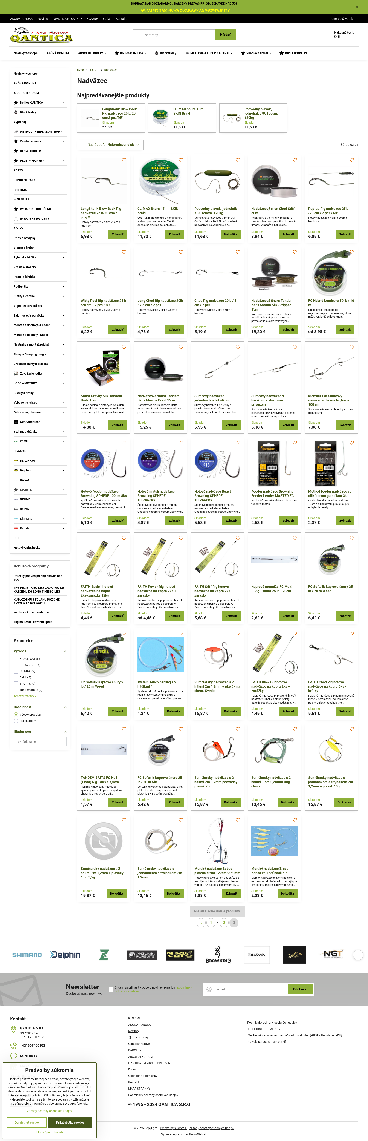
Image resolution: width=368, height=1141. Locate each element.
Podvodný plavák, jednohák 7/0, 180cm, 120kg (261, 113)
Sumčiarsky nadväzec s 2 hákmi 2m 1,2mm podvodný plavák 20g (215, 782)
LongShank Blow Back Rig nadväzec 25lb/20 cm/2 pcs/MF (119, 113)
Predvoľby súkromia (173, 1128)
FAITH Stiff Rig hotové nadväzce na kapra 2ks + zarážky (213, 591)
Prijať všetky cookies (70, 1122)
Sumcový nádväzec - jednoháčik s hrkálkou (211, 398)
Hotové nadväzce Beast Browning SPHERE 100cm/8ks (212, 495)
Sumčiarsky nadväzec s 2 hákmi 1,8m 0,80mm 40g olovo (271, 782)
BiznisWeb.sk (198, 1134)
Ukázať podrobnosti (49, 1132)
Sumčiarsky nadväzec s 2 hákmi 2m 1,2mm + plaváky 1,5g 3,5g (102, 873)
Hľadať (225, 35)
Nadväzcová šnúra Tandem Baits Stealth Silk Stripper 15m (272, 305)
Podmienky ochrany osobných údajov (272, 1022)
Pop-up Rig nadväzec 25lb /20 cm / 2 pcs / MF (328, 211)
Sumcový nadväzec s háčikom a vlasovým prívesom (267, 400)
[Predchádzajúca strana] (201, 922)
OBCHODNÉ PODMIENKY (263, 1029)
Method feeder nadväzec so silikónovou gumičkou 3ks (329, 493)
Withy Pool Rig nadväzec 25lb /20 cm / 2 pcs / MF (103, 303)
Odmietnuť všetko (27, 1122)
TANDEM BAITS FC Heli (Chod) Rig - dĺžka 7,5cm (100, 780)
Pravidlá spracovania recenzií (266, 1041)
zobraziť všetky (24, 696)
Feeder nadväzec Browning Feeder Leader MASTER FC (272, 493)
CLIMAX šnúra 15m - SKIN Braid (189, 111)
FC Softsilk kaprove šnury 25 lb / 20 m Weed (330, 589)
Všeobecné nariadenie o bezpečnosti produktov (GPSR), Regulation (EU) (294, 1035)
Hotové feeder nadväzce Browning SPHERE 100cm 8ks (104, 493)
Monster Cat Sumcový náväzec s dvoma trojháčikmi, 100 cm (331, 400)
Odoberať (300, 989)
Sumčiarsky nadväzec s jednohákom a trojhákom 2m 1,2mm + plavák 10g (330, 782)
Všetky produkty (30, 714)
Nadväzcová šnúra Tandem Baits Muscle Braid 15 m (158, 398)
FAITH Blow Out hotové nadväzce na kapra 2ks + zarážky (270, 686)
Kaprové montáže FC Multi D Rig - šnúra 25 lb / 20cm (271, 589)
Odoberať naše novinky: (84, 994)
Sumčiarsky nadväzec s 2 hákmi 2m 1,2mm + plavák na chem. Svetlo (217, 686)
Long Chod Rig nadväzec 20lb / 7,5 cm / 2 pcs (160, 303)
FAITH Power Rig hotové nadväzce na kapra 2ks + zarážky (156, 591)
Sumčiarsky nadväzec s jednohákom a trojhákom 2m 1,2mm (159, 873)
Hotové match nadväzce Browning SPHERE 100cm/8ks (156, 495)
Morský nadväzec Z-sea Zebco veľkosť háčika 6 (270, 871)
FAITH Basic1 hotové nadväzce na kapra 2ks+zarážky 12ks (97, 591)
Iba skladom (28, 721)
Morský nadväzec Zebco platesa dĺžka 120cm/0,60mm (217, 871)
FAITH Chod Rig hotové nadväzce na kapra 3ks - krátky (327, 686)
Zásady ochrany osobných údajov (211, 1128)
